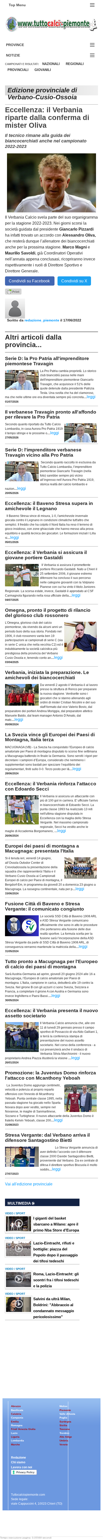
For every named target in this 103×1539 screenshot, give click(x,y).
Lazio (14, 1433)
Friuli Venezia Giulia (23, 1429)
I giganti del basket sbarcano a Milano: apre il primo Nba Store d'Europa (56, 1224)
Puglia (63, 1417)
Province (21, 45)
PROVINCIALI (18, 70)
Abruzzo (16, 1406)
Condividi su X (74, 281)
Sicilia (63, 1425)
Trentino (64, 1433)
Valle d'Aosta (67, 1414)
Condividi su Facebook (30, 281)
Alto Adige (66, 1436)
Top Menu (17, 5)
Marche (15, 1444)
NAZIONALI (51, 64)
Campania (17, 1417)
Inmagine (37, 1524)
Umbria (64, 1440)
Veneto (64, 1444)
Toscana (65, 1429)
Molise (64, 1406)
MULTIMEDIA (20, 1203)
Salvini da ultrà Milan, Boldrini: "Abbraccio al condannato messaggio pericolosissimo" (53, 1308)
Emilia (15, 1421)
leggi (91, 397)
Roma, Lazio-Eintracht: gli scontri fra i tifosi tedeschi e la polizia (56, 1280)
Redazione (18, 1457)
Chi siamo (18, 1462)
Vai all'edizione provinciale (28, 1184)
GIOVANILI (42, 70)
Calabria (16, 1414)
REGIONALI (75, 64)
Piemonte (65, 1410)
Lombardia (17, 1440)
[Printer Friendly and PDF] (13, 291)
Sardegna (65, 1421)
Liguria (15, 1436)
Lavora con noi (21, 1467)
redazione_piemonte (41, 320)
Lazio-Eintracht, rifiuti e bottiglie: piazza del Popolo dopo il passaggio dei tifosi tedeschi (55, 1252)
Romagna (16, 1425)
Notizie (19, 55)
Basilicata (17, 1410)
